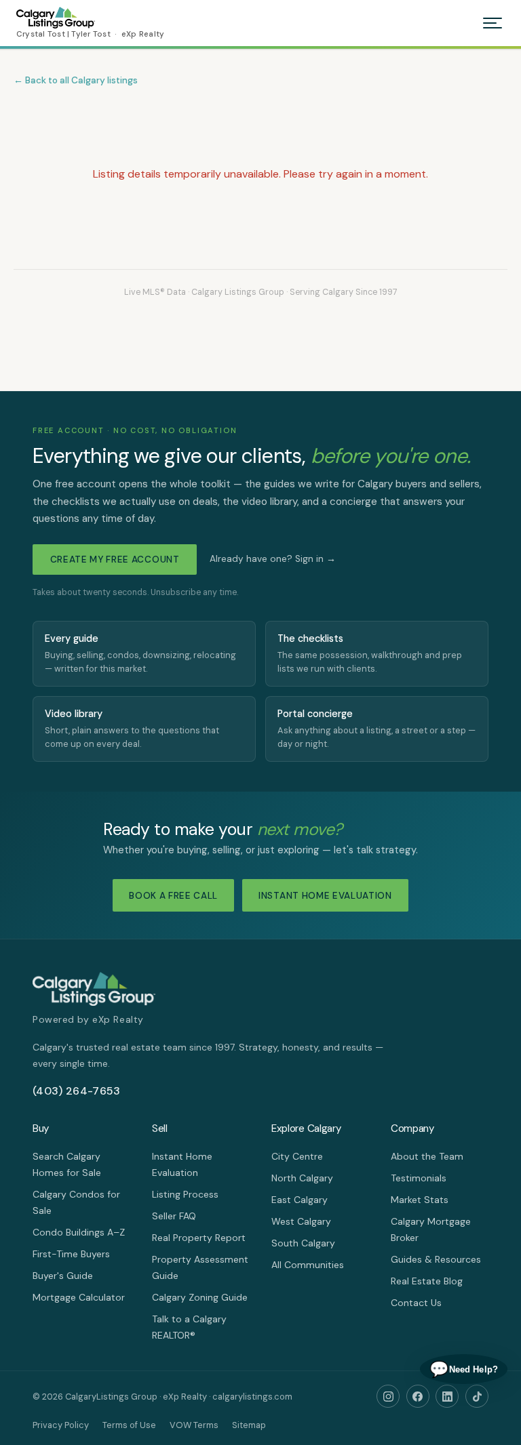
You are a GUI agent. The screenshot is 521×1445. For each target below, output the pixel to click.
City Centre (297, 1156)
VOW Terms (194, 1425)
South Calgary (303, 1243)
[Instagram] (388, 1396)
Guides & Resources (436, 1259)
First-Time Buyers (71, 1254)
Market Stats (419, 1200)
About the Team (427, 1156)
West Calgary (301, 1221)
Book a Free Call (173, 895)
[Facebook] (417, 1396)
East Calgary (299, 1200)
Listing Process (185, 1194)
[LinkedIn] (447, 1396)
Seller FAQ (174, 1216)
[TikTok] (476, 1396)
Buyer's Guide (63, 1275)
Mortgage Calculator (79, 1297)
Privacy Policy (61, 1425)
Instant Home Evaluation (325, 895)
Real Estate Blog (427, 1281)
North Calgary (302, 1178)
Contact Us (416, 1303)
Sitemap (249, 1425)
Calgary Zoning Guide (200, 1297)
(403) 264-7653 (76, 1091)
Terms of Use (129, 1425)
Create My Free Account (115, 559)
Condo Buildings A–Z (79, 1232)
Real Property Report (199, 1238)
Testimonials (418, 1178)
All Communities (307, 1265)
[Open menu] (492, 23)
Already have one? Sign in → (273, 559)
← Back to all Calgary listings (76, 80)
